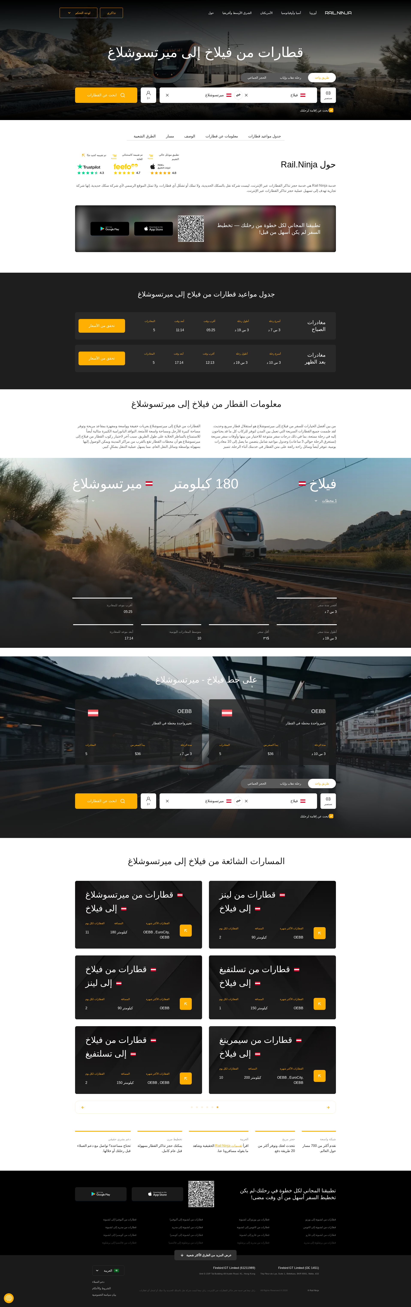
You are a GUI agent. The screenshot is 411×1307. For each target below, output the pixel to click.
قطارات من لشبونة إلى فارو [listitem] (321, 1234)
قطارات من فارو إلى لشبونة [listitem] (254, 1234)
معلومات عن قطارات (222, 136)
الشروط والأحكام (101, 1288)
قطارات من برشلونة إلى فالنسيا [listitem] (186, 1242)
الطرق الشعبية (145, 136)
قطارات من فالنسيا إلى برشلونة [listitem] (119, 1242)
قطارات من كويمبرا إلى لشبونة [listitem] (119, 1234)
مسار (170, 136)
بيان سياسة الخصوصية (104, 1294)
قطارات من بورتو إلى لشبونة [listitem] (254, 1219)
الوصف (189, 136)
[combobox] (281, 95)
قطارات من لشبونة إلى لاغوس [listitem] (319, 1227)
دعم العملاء (98, 1281)
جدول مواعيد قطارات (264, 136)
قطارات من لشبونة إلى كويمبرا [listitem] (186, 1234)
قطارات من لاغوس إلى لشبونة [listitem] (253, 1227)
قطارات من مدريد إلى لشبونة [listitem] (120, 1227)
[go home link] (338, 13)
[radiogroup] (288, 77)
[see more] (186, 931)
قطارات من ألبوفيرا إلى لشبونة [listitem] (119, 1219)
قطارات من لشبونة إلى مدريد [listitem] (187, 1227)
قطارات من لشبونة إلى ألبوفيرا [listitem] (186, 1219)
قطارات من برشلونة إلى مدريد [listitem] (320, 1242)
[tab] (264, 136)
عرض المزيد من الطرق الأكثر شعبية (208, 1255)
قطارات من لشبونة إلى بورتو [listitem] (320, 1219)
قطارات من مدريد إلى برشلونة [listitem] (253, 1242)
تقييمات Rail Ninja (228, 1146)
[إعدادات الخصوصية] (9, 1298)
